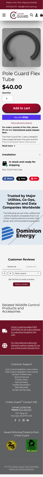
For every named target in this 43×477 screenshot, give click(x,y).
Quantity (6, 93)
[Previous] (8, 233)
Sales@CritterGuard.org (27, 7)
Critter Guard (18, 467)
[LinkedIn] (23, 420)
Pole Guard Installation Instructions (21, 372)
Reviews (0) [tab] (12, 267)
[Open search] (4, 273)
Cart (41, 15)
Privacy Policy (21, 380)
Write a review (21, 284)
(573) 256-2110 (11, 7)
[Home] (19, 15)
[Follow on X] (19, 420)
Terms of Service (21, 377)
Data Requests (21, 387)
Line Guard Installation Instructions (21, 369)
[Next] (34, 233)
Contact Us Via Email (21, 407)
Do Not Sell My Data (21, 390)
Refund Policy (21, 382)
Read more (7, 146)
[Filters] (10, 273)
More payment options (21, 123)
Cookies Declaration (21, 385)
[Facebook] (15, 420)
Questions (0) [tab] (31, 267)
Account (36, 15)
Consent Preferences (21, 374)
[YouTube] (28, 420)
